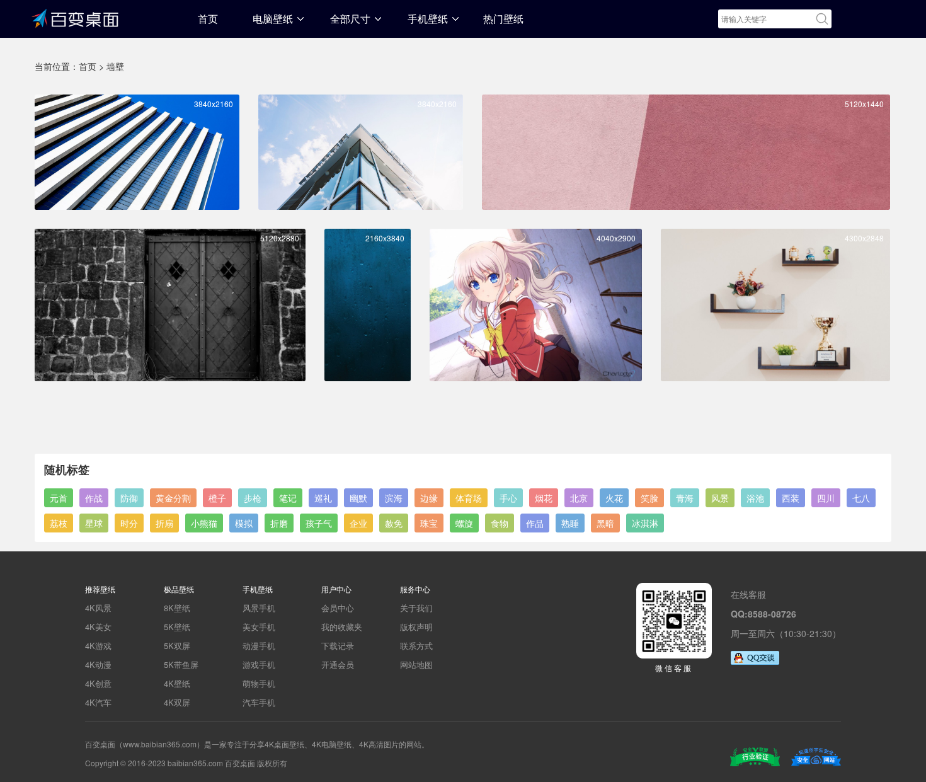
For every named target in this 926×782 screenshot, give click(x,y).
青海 (685, 498)
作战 (94, 498)
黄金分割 (173, 498)
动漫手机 (259, 646)
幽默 (358, 498)
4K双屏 (177, 702)
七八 (861, 498)
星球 (94, 523)
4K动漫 (98, 664)
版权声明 (416, 627)
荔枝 (58, 523)
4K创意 (98, 683)
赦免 (394, 523)
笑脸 (649, 498)
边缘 (429, 498)
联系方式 (416, 646)
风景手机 (259, 608)
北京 (579, 498)
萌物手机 (259, 683)
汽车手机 (259, 702)
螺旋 (464, 523)
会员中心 (337, 608)
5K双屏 (177, 646)
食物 (499, 523)
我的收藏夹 (341, 627)
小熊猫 (204, 523)
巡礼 (323, 498)
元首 (58, 498)
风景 (720, 498)
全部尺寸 (350, 18)
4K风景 (98, 608)
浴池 (755, 498)
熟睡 (570, 523)
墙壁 (115, 66)
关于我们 (416, 608)
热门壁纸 (503, 18)
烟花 (543, 498)
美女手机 (259, 627)
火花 (614, 498)
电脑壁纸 (273, 18)
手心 (508, 498)
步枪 (252, 498)
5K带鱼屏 (181, 664)
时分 (129, 523)
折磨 (279, 523)
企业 (358, 523)
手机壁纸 (428, 18)
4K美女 (98, 627)
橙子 (217, 498)
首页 (208, 18)
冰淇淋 (645, 523)
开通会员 (337, 664)
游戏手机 (259, 664)
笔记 (288, 498)
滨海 (394, 498)
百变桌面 (76, 17)
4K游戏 (98, 646)
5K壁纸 (177, 627)
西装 (790, 498)
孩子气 (319, 523)
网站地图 (416, 664)
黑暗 (605, 523)
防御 (129, 498)
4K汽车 (98, 702)
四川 (826, 498)
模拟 (244, 523)
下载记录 (337, 646)
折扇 (164, 523)
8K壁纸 (177, 608)
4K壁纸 (177, 683)
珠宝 (429, 523)
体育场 (468, 498)
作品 (535, 523)
